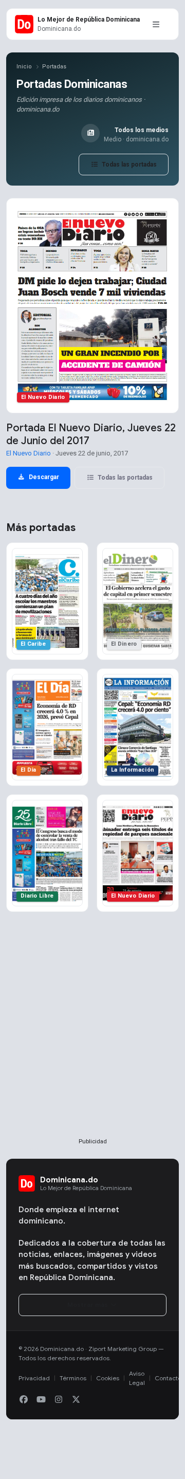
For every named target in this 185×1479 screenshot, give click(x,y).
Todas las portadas (128, 164)
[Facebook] (23, 1400)
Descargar (43, 477)
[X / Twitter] (76, 1400)
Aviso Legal (137, 1378)
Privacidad (34, 1378)
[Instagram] (58, 1400)
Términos (73, 1378)
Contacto (168, 1378)
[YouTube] (41, 1400)
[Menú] (155, 24)
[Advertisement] (92, 1041)
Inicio (24, 66)
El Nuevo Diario (28, 453)
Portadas (54, 66)
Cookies (107, 1378)
